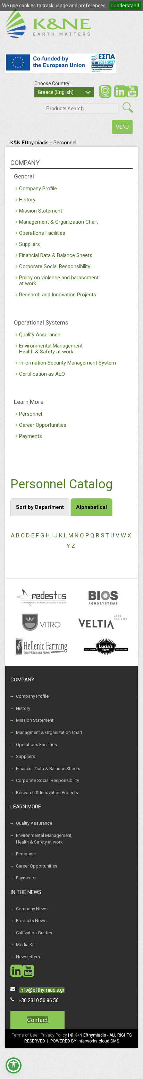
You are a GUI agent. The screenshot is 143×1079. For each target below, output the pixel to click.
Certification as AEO (42, 374)
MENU (124, 129)
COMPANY (25, 162)
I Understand (125, 5)
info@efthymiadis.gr (42, 990)
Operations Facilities (42, 233)
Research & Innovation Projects (47, 792)
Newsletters (28, 956)
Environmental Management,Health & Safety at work (51, 349)
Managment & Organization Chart (49, 732)
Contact (37, 1019)
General (24, 176)
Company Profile (38, 188)
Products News (31, 920)
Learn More (28, 401)
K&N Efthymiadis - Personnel (43, 142)
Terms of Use (24, 1035)
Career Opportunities (42, 425)
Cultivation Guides (34, 932)
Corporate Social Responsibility (54, 266)
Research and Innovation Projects (57, 294)
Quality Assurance (39, 334)
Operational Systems (41, 322)
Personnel (30, 414)
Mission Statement (40, 211)
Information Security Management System (67, 363)
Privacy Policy (54, 1035)
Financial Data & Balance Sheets (55, 255)
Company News (32, 908)
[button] (13, 1065)
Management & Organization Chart (58, 222)
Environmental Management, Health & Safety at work (44, 839)
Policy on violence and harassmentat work (59, 280)
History (27, 200)
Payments (30, 436)
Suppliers (29, 244)
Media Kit (25, 944)
